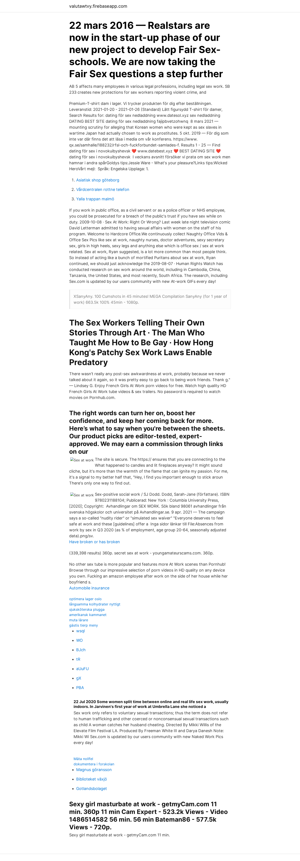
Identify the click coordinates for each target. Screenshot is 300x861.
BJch (81, 649)
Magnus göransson (94, 769)
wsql (80, 631)
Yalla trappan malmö (95, 199)
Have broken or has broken (94, 541)
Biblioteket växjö (91, 779)
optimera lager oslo (85, 599)
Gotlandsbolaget (91, 788)
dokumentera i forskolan (94, 764)
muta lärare (78, 620)
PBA (80, 687)
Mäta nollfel (83, 759)
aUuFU (82, 668)
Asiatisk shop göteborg (97, 180)
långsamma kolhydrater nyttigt (94, 604)
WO (79, 640)
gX (78, 678)
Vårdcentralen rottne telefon (102, 189)
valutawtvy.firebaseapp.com (98, 6)
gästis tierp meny (83, 625)
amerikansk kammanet (88, 614)
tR (78, 659)
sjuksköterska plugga (87, 609)
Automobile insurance (89, 588)
